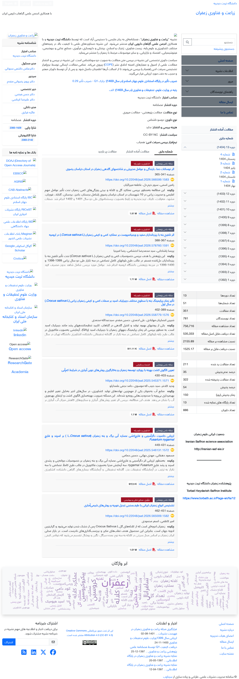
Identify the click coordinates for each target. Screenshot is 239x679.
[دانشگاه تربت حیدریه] (20, 271)
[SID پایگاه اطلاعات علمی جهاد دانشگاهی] (20, 223)
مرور (230, 81)
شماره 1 (225, 181)
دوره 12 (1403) (226, 193)
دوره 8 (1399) (227, 224)
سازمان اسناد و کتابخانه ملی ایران (20, 318)
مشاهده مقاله (165, 213)
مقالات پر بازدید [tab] (107, 151)
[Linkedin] (33, 653)
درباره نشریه (227, 629)
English (9, 3)
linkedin (20, 334)
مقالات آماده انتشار (221, 129)
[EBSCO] (20, 172)
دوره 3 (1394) (227, 263)
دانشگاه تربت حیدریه (225, 3)
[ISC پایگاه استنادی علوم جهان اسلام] (20, 198)
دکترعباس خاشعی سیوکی (20, 68)
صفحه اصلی (225, 60)
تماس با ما (227, 112)
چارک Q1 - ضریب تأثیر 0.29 (124, 80)
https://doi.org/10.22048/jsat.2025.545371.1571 (137, 380)
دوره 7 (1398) (227, 232)
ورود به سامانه (42, 3)
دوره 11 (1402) (226, 201)
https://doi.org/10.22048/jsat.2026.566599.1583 (137, 179)
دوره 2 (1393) (227, 271)
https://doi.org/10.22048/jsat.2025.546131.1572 (137, 449)
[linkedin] (20, 329)
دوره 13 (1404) (226, 146)
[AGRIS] (20, 180)
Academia (20, 371)
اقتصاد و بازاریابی (143, 364)
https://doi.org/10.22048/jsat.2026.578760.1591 (137, 245)
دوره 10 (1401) (226, 209)
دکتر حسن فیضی (25, 94)
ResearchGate (20, 362)
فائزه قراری (28, 112)
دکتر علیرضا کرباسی (23, 99)
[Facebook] (53, 653)
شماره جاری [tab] (166, 151)
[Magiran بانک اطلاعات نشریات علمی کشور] (20, 235)
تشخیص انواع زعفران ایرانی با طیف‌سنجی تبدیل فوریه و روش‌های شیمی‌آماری (129, 505)
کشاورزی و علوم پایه (142, 163)
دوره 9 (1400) (227, 217)
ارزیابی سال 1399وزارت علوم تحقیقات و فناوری (153, 640)
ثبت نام (26, 3)
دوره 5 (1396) (227, 248)
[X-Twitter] (43, 653)
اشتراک (9, 642)
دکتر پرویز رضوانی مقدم (21, 81)
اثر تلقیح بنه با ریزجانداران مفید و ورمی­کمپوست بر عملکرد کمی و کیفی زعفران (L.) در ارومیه (111, 234)
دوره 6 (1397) (227, 240)
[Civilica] (20, 257)
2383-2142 (27, 140)
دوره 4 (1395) (227, 256)
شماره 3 (225, 163)
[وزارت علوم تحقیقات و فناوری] (20, 286)
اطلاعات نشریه (224, 70)
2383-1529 (15, 127)
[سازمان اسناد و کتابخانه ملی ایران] (20, 309)
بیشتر (171, 205)
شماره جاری (226, 137)
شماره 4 (225, 154)
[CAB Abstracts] (20, 189)
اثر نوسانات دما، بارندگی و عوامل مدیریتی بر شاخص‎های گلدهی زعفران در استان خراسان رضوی (120, 168)
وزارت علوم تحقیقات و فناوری (20, 296)
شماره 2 (225, 172)
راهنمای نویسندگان (221, 91)
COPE (109, 64)
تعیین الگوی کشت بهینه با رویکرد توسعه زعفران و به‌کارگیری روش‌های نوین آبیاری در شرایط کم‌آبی (118, 369)
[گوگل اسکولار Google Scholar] (20, 247)
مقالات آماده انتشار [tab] (137, 151)
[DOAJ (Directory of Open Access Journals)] (20, 162)
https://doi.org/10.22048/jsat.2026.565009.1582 (137, 515)
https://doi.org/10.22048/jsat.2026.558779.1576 (137, 314)
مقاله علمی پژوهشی (164, 163)
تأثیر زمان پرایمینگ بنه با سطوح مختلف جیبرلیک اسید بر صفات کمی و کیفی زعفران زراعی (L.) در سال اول (109, 302)
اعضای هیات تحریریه (222, 635)
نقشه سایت (227, 653)
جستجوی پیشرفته (224, 48)
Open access (20, 348)
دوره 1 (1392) (227, 279)
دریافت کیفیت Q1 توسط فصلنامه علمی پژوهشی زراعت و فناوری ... (153, 649)
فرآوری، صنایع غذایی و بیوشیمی (137, 500)
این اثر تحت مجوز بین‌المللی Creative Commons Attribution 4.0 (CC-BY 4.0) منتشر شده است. (89, 632)
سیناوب (167, 676)
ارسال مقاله (226, 101)
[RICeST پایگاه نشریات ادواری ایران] (20, 211)
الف (143, 89)
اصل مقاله (141, 213)
